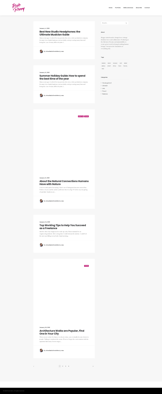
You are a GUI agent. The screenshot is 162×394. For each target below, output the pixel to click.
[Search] (115, 23)
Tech (119, 66)
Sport (109, 66)
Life (121, 63)
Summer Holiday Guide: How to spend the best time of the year (62, 77)
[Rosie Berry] (18, 7)
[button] (126, 23)
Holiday (115, 63)
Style (114, 66)
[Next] (92, 366)
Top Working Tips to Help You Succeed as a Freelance (62, 227)
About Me (139, 8)
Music (125, 63)
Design (103, 63)
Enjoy (109, 63)
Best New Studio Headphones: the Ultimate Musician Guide (59, 33)
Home (110, 8)
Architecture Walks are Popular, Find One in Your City (61, 332)
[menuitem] (111, 7)
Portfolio (118, 8)
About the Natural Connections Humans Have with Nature (64, 183)
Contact (147, 8)
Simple (103, 66)
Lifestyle (80, 116)
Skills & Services (128, 8)
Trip (103, 68)
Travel (86, 116)
